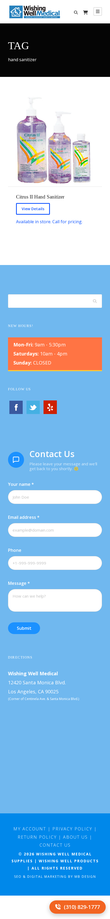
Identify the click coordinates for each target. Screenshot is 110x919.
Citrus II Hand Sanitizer (40, 197)
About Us (75, 837)
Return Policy (37, 837)
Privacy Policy (72, 829)
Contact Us (55, 845)
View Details (33, 208)
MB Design (85, 876)
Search (95, 301)
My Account (29, 829)
